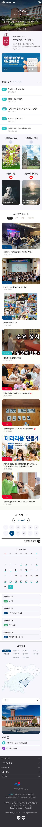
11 (30, 533)
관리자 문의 (32, 797)
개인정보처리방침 (28, 794)
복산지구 (16, 657)
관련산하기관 (5, 767)
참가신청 (4, 776)
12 (36, 533)
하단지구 (26, 651)
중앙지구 (16, 651)
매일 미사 (21, 29)
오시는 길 (24, 797)
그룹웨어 (10, 794)
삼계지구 (35, 654)
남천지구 (6, 651)
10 (24, 533)
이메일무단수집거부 (12, 797)
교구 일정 (19, 515)
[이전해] (14, 520)
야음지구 (26, 657)
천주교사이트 (5, 772)
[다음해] (27, 520)
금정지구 (6, 654)
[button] (29, 69)
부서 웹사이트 (6, 759)
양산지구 (26, 654)
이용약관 (18, 794)
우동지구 (16, 654)
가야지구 (35, 651)
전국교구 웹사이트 (7, 763)
